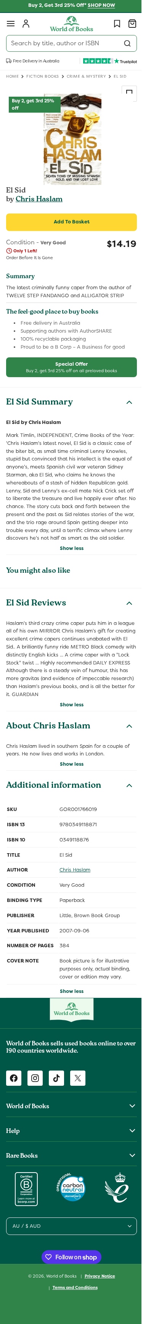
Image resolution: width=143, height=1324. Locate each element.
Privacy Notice (97, 1291)
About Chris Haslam (48, 742)
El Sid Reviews (36, 611)
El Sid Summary (39, 403)
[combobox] (68, 43)
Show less (68, 556)
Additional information (53, 802)
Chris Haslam (39, 199)
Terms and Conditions (72, 1303)
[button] (10, 23)
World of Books (59, 1291)
